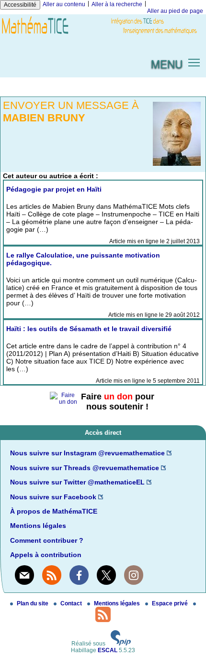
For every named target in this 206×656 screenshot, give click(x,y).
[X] (106, 574)
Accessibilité (20, 4)
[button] (194, 62)
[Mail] (24, 574)
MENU (167, 63)
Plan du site (33, 603)
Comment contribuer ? (46, 540)
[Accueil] (103, 35)
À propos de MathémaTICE (53, 511)
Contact (71, 603)
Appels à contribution (45, 555)
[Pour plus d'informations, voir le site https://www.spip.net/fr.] (121, 643)
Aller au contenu (64, 4)
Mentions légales (38, 525)
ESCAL (107, 650)
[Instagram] (133, 574)
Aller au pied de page (175, 11)
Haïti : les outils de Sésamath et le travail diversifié (89, 329)
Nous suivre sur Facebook (53, 497)
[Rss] (51, 574)
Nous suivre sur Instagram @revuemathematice (87, 453)
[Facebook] (79, 574)
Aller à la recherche (117, 4)
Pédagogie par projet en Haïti (54, 189)
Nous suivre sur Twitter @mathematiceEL (77, 482)
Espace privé (170, 603)
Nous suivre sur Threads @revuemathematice (84, 468)
